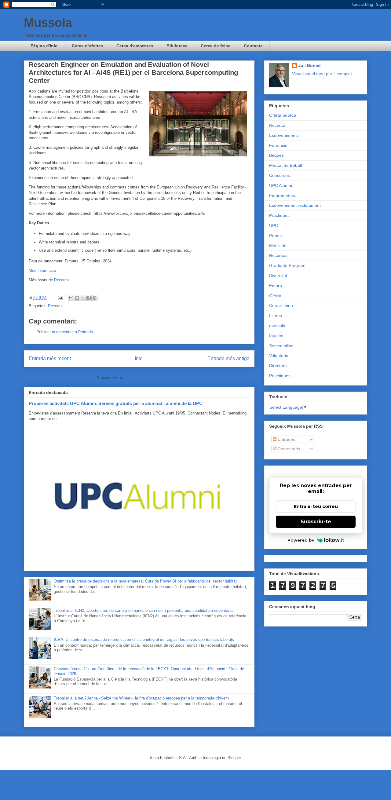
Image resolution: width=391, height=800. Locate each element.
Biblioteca (177, 45)
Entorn (275, 285)
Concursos (279, 175)
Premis (276, 235)
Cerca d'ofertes (87, 45)
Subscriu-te (316, 521)
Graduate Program (287, 265)
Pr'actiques (280, 375)
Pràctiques (279, 215)
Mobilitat (277, 245)
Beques (276, 155)
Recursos (278, 255)
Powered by (300, 540)
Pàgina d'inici (45, 45)
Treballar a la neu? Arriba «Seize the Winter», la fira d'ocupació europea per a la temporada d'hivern (141, 698)
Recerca (61, 280)
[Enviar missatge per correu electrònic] (60, 297)
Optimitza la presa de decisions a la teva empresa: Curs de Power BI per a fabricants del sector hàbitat (145, 581)
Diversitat (278, 275)
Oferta (275, 295)
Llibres (275, 315)
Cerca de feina (216, 45)
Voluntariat (279, 355)
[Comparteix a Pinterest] (94, 298)
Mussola (48, 22)
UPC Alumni (280, 185)
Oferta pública (282, 115)
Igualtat (276, 335)
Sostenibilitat (281, 345)
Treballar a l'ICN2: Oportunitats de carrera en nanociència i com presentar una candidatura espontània (143, 610)
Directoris (278, 365)
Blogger (234, 757)
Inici (139, 358)
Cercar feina (281, 305)
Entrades (285, 439)
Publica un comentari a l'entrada (64, 332)
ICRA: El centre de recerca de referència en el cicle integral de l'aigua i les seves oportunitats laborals (144, 639)
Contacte (253, 45)
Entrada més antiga (228, 358)
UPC (273, 225)
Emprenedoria (283, 195)
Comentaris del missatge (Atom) (152, 378)
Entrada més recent (50, 358)
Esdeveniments (284, 135)
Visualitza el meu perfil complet (322, 73)
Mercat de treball (285, 165)
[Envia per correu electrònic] (71, 298)
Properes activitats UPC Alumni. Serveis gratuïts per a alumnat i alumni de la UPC (116, 403)
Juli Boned (309, 65)
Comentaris (288, 448)
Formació (278, 145)
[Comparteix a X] (83, 298)
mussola (277, 325)
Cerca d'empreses (134, 45)
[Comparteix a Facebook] (89, 298)
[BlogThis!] (77, 298)
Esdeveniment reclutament (295, 205)
